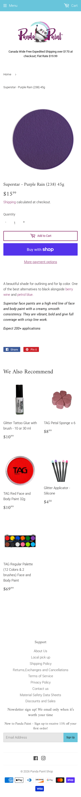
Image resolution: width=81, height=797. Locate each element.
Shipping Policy (41, 664)
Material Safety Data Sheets (40, 695)
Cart (74, 6)
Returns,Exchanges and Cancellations (40, 670)
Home (7, 74)
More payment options (40, 262)
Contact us (40, 689)
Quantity (9, 214)
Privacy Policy (41, 682)
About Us (40, 651)
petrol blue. (25, 295)
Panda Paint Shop (41, 771)
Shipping (9, 202)
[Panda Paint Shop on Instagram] (43, 759)
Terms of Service (40, 676)
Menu (13, 6)
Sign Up (70, 737)
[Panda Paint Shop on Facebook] (35, 759)
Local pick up (40, 657)
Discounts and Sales (40, 701)
